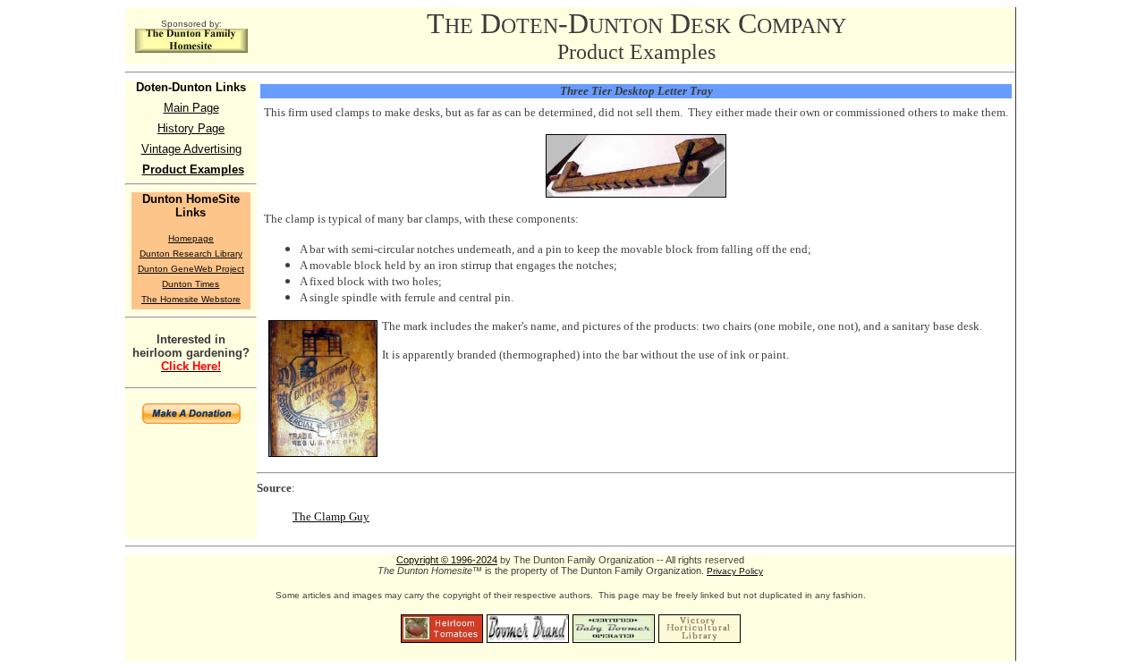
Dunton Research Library (191, 253)
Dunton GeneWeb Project (191, 269)
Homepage (191, 238)
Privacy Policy (735, 571)
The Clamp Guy (331, 516)
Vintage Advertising (191, 149)
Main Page (191, 107)
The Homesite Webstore (191, 299)
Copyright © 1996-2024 (446, 559)
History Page (191, 128)
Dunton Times (190, 284)
